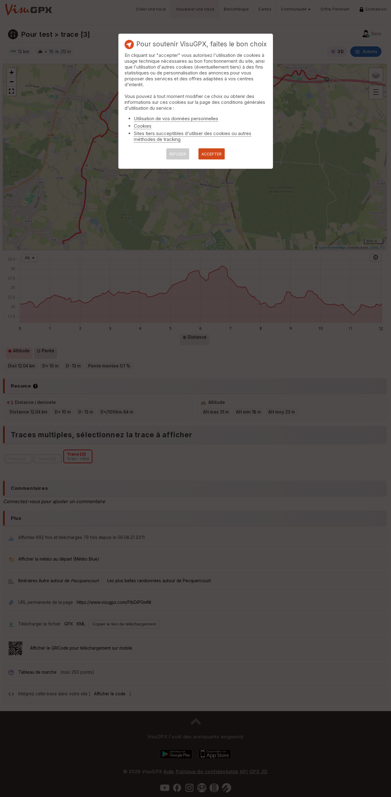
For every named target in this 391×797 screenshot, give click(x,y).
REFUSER (177, 154)
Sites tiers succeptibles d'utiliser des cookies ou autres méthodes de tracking (192, 136)
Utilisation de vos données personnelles (176, 118)
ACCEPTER (212, 154)
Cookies (142, 126)
